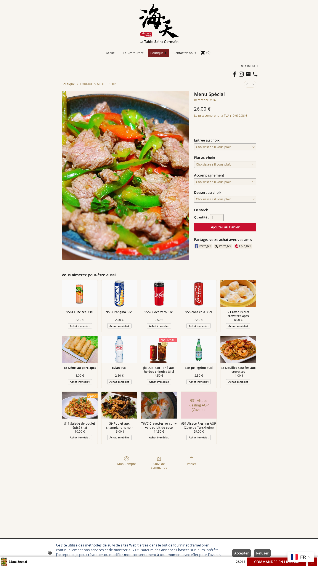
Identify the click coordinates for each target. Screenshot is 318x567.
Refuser (262, 553)
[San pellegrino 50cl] (199, 349)
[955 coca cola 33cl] (199, 293)
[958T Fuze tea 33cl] (80, 293)
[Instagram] (241, 74)
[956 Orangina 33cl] (119, 293)
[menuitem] (247, 84)
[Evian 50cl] (119, 349)
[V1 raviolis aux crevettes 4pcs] (238, 293)
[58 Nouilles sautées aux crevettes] (238, 349)
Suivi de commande (159, 466)
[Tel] (255, 74)
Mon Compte (126, 464)
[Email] (248, 74)
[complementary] (300, 557)
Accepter (241, 553)
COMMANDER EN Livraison (276, 561)
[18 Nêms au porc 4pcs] (80, 349)
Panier (191, 464)
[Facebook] (234, 74)
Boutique (68, 84)
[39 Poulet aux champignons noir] (119, 405)
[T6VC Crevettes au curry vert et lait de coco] (159, 405)
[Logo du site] (159, 23)
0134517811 (250, 66)
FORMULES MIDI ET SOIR (98, 84)
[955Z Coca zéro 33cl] (159, 293)
